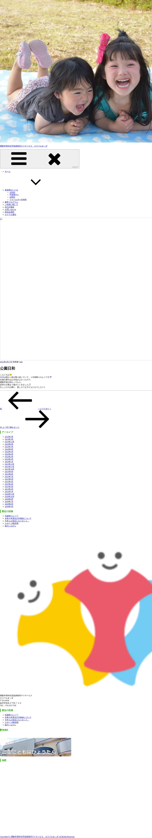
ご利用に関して (11, 205)
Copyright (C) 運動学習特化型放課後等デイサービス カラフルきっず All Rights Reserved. (37, 837)
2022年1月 (9, 462)
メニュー (75, 167)
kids (21, 362)
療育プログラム (11, 202)
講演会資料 (9, 212)
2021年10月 (9, 469)
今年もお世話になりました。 (17, 521)
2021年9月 (9, 472)
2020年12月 (9, 494)
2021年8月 (9, 474)
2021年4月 (9, 484)
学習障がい (14, 195)
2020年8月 (9, 499)
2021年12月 (9, 464)
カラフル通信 (10, 215)
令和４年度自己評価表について (18, 518)
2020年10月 (9, 497)
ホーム (7, 171)
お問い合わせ (10, 210)
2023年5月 (9, 437)
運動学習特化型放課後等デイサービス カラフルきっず (24, 146)
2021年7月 (9, 477)
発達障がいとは (11, 190)
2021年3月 (9, 487)
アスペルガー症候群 (18, 200)
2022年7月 (9, 447)
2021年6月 (9, 479)
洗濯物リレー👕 (12, 516)
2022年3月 (9, 457)
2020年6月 (9, 504)
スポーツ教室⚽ (12, 523)
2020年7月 (9, 502)
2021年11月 (9, 467)
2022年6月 (9, 449)
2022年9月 (9, 444)
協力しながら (10, 526)
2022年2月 (9, 459)
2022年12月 (9, 442)
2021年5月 (9, 482)
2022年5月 (9, 452)
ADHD (12, 192)
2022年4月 (9, 454)
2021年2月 (9, 489)
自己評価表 (9, 207)
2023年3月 (9, 439)
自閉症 (12, 197)
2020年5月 (9, 507)
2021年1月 (9, 492)
